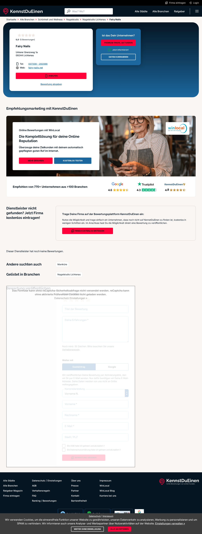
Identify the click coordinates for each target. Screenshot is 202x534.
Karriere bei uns (108, 495)
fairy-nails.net (35, 67)
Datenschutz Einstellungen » (70, 298)
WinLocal (104, 485)
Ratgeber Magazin (13, 490)
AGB (34, 485)
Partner (75, 490)
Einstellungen (55, 480)
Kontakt (75, 495)
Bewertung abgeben (51, 84)
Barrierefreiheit (79, 500)
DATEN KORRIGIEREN (118, 57)
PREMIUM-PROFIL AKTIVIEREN (118, 43)
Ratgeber (179, 11)
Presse (74, 485)
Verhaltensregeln (41, 490)
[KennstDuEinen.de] (23, 11)
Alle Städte (141, 11)
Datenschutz (38, 480)
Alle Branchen (160, 11)
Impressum (105, 480)
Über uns (76, 480)
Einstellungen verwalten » (170, 523)
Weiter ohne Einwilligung (87, 529)
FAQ (34, 495)
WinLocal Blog (107, 490)
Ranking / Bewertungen (44, 500)
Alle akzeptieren (119, 529)
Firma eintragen (11, 495)
